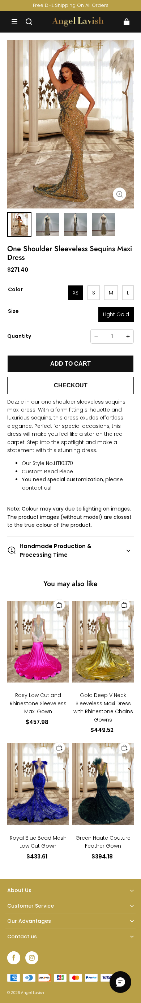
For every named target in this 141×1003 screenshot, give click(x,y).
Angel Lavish (32, 992)
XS (75, 292)
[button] (14, 21)
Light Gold (116, 314)
